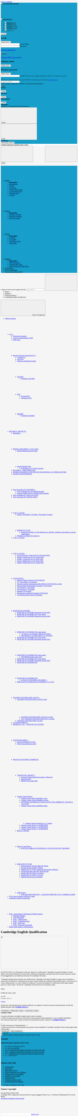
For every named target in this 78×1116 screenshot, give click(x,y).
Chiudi (3, 91)
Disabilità (20, 414)
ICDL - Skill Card (19, 923)
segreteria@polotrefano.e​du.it (26, 1050)
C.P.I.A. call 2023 (19, 553)
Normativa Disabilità (27, 416)
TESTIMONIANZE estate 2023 (31, 657)
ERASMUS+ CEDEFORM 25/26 (24, 470)
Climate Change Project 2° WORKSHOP (34, 827)
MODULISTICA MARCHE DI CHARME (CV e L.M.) (35, 682)
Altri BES (20, 377)
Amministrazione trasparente (14, 1081)
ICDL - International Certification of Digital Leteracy (26, 914)
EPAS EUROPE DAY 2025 (26, 742)
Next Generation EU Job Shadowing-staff (30, 491)
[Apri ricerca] (61, 154)
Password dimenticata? (8, 50)
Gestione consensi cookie (13, 1080)
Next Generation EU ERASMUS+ (24, 490)
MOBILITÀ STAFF (24, 530)
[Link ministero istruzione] (10, 3)
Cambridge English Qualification (19, 898)
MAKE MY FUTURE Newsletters (32, 873)
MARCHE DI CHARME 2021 (27, 662)
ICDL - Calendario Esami (21, 921)
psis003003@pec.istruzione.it (26, 1054)
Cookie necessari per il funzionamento (13, 1025)
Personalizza (5, 1011)
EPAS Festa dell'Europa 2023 (26, 744)
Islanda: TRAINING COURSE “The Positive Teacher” (35, 514)
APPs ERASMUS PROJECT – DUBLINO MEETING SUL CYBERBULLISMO (48, 894)
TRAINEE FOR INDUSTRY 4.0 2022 (30, 721)
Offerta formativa (10, 295)
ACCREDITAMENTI (20, 722)
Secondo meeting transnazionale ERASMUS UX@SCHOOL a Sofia (39, 584)
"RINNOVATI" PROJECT (26, 775)
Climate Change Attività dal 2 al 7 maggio (38, 823)
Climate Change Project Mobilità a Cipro (34, 798)
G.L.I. (11, 334)
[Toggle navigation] (17, 154)
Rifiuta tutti (17, 1011)
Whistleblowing (10, 1078)
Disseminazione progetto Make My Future (34, 866)
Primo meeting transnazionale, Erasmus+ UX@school (34, 586)
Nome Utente (24, 44)
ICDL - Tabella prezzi (20, 919)
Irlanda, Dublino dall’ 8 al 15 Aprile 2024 (30, 563)
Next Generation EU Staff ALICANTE (25, 495)
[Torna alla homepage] (39, 145)
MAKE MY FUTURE (24, 864)
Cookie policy (9, 1067)
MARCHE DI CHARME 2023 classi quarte (31, 637)
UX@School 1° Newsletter (26, 587)
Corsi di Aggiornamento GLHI (23, 338)
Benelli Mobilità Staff (24, 466)
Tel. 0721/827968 (13, 1048)
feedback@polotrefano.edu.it (26, 1052)
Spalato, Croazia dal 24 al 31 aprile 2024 (30, 559)
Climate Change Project (25, 796)
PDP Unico (16, 340)
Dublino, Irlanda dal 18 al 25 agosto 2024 (30, 557)
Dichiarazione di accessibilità (14, 1074)
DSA (19, 394)
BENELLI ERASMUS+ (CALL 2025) (26, 449)
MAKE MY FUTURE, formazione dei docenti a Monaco (39, 869)
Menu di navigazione (38, 315)
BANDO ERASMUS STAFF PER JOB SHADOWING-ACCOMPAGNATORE (39, 472)
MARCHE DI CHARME (21, 611)
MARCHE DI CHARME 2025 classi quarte (31, 614)
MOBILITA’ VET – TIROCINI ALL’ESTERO (28, 724)
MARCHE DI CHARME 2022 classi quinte (31, 659)
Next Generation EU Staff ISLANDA (25, 497)
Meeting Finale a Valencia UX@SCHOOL (31, 580)
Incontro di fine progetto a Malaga (32, 868)
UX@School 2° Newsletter (26, 589)
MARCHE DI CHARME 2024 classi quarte (31, 632)
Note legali (8, 1069)
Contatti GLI (21, 357)
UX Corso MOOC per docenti (27, 582)
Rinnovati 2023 (26, 779)
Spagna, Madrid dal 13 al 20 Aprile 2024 (30, 561)
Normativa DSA (26, 398)
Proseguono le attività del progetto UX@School (32, 593)
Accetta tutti (31, 1011)
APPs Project (21, 893)
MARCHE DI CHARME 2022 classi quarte (31, 655)
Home (7, 291)
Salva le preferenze (16, 1031)
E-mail (22, 76)
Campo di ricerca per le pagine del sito (13, 289)
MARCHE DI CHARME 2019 (27, 678)
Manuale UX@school (24, 591)
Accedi (4, 34)
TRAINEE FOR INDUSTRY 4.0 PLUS (26, 697)
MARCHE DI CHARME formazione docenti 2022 (33, 660)
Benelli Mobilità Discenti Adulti (27, 451)
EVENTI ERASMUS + (21, 740)
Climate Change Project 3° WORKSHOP (34, 825)
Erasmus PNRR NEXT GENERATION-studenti (33, 493)
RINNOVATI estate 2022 (29, 781)
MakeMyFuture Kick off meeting (31, 877)
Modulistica (17, 433)
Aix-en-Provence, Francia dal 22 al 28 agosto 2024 (33, 555)
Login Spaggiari (52, 80)
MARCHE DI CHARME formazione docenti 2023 (33, 639)
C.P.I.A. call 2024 (18, 538)
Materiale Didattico (19, 916)
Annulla (4, 143)
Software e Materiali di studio (26, 361)
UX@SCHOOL (18, 578)
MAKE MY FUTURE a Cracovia (32, 875)
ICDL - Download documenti (22, 925)
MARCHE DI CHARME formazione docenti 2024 (33, 616)
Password (23, 46)
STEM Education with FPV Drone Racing (35, 871)
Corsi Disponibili (18, 917)
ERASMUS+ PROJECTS (17, 431)
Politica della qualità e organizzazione (21, 927)
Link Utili (20, 359)
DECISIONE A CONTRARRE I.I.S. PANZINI (36, 636)
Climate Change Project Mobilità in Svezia (34, 800)
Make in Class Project (24, 846)
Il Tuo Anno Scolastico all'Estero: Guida (22, 896)
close (3, 163)
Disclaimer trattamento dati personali (12, 1098)
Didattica (8, 293)
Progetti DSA (25, 396)
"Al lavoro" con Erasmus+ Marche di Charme (36, 634)
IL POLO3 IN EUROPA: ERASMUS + (34, 680)
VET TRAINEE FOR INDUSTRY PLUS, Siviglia (37, 719)
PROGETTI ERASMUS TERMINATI (26, 759)
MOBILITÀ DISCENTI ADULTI (28, 536)
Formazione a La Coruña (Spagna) (32, 468)
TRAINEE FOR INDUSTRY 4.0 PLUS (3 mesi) (37, 717)
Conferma (11, 143)
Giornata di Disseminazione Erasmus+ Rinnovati (36, 777)
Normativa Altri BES (28, 378)
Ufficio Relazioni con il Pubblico (15, 1072)
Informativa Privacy (11, 1070)
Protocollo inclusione (20, 336)
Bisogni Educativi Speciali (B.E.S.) (24, 355)
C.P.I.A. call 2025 (19, 513)
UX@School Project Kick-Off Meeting (29, 595)
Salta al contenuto (6, 2)
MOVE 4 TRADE (23, 831)
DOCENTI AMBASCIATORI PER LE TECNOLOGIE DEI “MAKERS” (45, 848)
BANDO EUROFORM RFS (22, 474)
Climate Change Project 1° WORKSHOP (34, 829)
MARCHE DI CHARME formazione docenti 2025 (33, 612)
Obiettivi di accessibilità (12, 1076)
